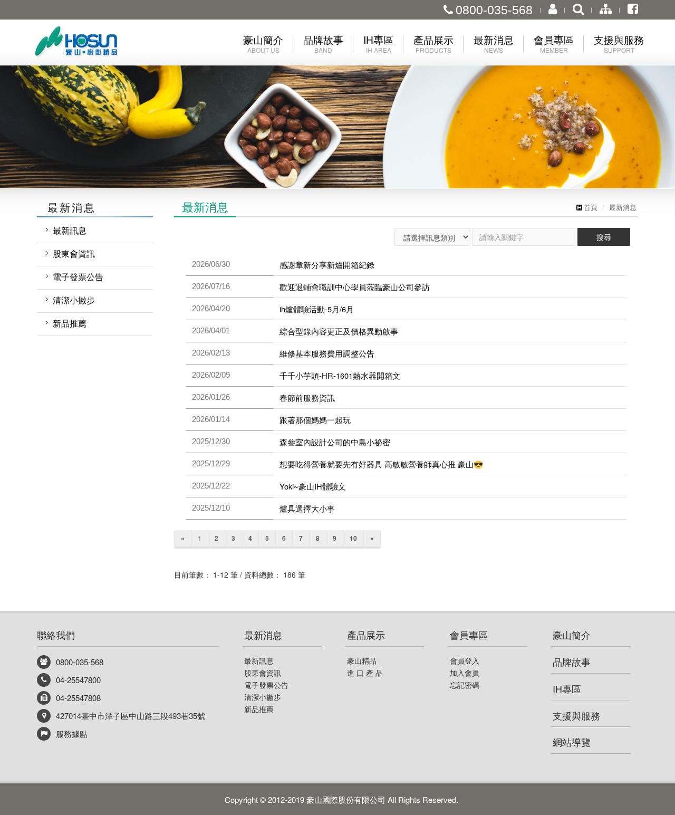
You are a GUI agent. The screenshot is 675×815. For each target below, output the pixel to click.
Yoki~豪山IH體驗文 (312, 486)
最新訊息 (69, 230)
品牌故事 (572, 661)
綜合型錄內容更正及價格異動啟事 (338, 331)
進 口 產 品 (365, 672)
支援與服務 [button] (619, 43)
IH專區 (567, 688)
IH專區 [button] (378, 43)
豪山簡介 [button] (263, 43)
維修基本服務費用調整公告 (326, 353)
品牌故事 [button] (323, 43)
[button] (34, 94)
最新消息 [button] (494, 43)
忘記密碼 (464, 684)
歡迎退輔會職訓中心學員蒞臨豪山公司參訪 (354, 286)
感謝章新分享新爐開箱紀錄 (326, 264)
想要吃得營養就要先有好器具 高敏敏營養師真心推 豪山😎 (381, 463)
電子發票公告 (78, 277)
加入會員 (464, 672)
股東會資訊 (74, 253)
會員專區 (469, 634)
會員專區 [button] (554, 43)
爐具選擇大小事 (307, 508)
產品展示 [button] (433, 43)
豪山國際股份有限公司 (95, 44)
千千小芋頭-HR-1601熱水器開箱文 (339, 375)
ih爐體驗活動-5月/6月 (316, 308)
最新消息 (623, 207)
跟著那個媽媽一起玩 (315, 419)
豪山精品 (362, 660)
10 (353, 538)
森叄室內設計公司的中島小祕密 (334, 441)
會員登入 (464, 660)
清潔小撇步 (74, 300)
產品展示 (366, 634)
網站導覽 (572, 742)
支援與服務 (576, 715)
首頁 (590, 207)
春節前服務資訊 (307, 397)
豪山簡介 (572, 634)
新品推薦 (69, 323)
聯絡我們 (56, 634)
